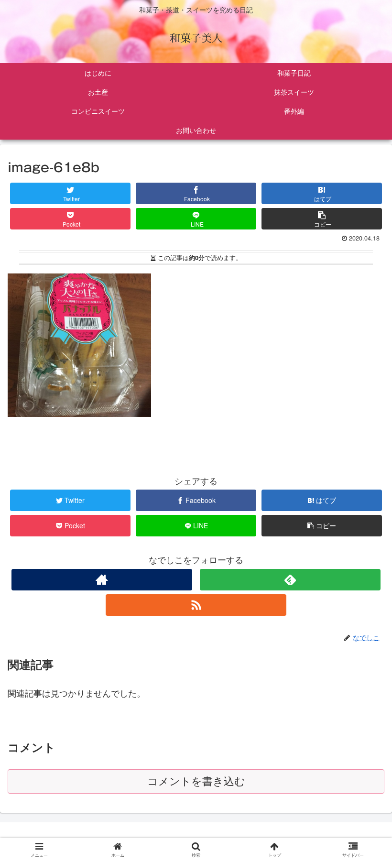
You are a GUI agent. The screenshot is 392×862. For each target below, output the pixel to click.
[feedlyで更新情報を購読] (290, 579)
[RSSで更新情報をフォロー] (196, 605)
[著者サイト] (101, 579)
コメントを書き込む (196, 781)
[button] (364, 813)
